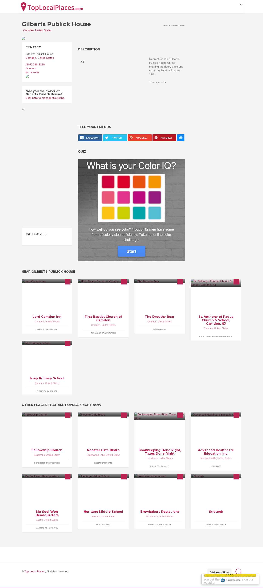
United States (43, 30)
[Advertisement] (113, 91)
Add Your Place (219, 572)
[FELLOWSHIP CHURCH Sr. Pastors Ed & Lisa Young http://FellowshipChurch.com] (47, 414)
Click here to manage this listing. (45, 97)
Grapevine (39, 455)
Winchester (152, 516)
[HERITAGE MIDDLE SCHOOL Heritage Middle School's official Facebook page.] (103, 476)
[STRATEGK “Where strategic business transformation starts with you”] (216, 476)
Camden (28, 30)
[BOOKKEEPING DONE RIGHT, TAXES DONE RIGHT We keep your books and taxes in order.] (159, 416)
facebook (31, 68)
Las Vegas (152, 458)
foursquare (32, 72)
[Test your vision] (131, 210)
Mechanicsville (208, 458)
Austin (39, 520)
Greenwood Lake (96, 455)
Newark (96, 516)
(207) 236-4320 (35, 64)
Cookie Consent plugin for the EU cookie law (230, 580)
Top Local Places (34, 571)
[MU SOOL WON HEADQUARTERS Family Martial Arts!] (47, 476)
